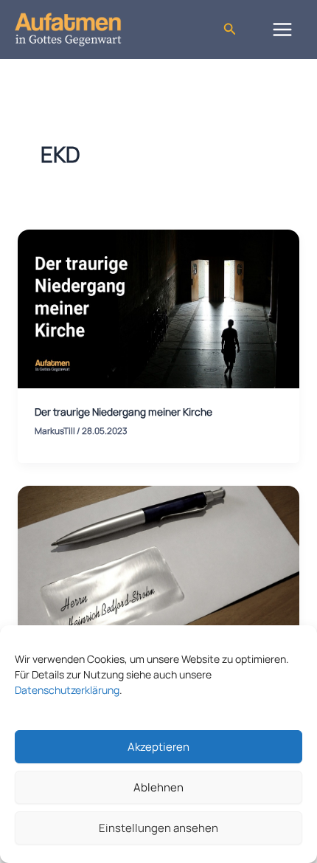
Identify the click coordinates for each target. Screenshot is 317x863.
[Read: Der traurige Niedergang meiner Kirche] (158, 308)
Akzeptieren (158, 746)
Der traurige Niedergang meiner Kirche (123, 412)
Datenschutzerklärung (67, 690)
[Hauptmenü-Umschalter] (282, 29)
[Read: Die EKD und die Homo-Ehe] (158, 564)
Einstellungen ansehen (158, 828)
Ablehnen (158, 787)
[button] (230, 29)
